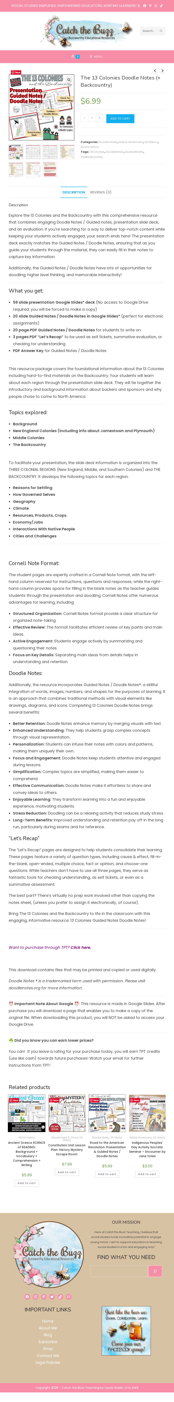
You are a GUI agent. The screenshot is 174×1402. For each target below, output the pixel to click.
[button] (69, 79)
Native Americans (131, 142)
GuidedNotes (134, 152)
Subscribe (47, 1341)
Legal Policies (47, 1362)
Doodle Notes (108, 142)
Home (47, 1321)
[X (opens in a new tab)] (139, 6)
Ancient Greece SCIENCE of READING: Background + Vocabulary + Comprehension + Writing (26, 1154)
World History (90, 147)
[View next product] (162, 71)
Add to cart (120, 118)
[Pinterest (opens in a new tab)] (150, 6)
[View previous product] (155, 71)
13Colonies (97, 152)
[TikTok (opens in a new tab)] (161, 6)
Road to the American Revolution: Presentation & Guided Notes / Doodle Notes (107, 1149)
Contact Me (48, 1355)
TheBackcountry (92, 157)
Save (17, 72)
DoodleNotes (115, 152)
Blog (48, 1334)
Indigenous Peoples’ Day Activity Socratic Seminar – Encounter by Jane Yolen (147, 1149)
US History (151, 142)
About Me (48, 1328)
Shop (48, 1348)
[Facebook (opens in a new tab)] (145, 6)
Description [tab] (74, 192)
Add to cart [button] (27, 1183)
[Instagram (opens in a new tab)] (156, 6)
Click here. (81, 947)
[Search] (155, 1271)
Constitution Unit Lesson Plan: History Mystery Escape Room (67, 1149)
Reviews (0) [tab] (101, 192)
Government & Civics (64, 1137)
